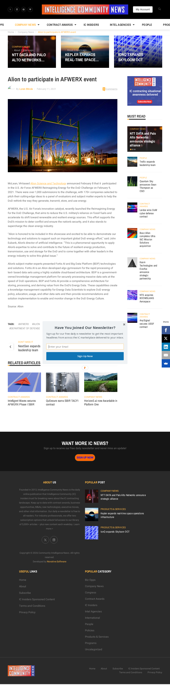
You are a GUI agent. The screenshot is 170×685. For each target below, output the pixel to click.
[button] (85, 327)
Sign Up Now (85, 356)
